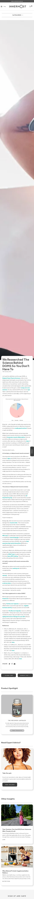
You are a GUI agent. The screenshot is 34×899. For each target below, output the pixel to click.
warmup (4, 575)
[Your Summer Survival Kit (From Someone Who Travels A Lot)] (17, 815)
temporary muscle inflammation (16, 437)
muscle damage (14, 537)
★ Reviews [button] (32, 451)
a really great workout (21, 428)
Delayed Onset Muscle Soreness (11, 378)
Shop (5, 6)
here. (13, 642)
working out (15, 568)
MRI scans (5, 535)
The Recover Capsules (12, 603)
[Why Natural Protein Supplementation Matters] (17, 857)
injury (27, 441)
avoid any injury (6, 583)
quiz (29, 389)
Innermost (5, 598)
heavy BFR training (12, 556)
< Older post (8, 675)
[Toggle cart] (30, 7)
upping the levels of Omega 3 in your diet (13, 616)
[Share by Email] (14, 664)
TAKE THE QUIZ (10, 784)
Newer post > (25, 675)
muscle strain (13, 522)
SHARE (5, 664)
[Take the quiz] (17, 759)
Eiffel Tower (11, 554)
